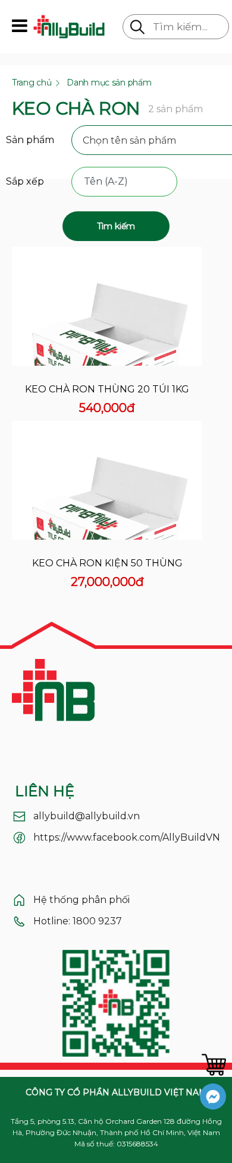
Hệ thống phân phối (81, 899)
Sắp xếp (25, 181)
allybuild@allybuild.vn (86, 816)
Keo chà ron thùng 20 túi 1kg (107, 389)
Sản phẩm (30, 139)
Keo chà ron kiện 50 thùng (107, 563)
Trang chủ (31, 82)
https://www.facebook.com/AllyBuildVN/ (128, 837)
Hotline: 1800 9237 (77, 921)
